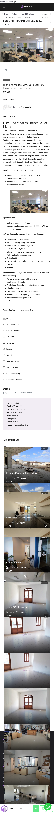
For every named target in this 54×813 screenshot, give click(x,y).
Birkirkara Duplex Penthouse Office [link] (21, 473)
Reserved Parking (13, 373)
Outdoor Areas (12, 367)
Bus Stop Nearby (13, 331)
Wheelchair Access (14, 380)
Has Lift (9, 355)
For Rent (14, 14)
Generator (10, 349)
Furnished (10, 343)
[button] (50, 22)
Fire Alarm (10, 337)
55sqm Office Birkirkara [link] (16, 607)
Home (6, 14)
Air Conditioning (12, 324)
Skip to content (6, 1)
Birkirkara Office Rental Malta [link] (19, 517)
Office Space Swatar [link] (14, 562)
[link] (27, 465)
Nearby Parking (12, 361)
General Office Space (27, 14)
